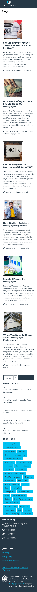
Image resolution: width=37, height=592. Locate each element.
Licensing (5, 553)
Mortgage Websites (17, 584)
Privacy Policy (7, 557)
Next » (29, 378)
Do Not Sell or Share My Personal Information (15, 569)
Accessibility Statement (11, 561)
